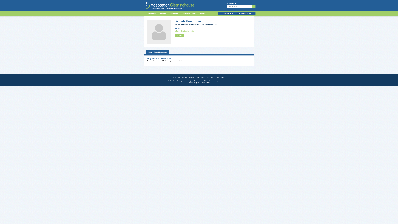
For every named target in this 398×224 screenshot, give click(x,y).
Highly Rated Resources (157, 52)
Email (180, 35)
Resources (151, 14)
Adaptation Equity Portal (184, 31)
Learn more (226, 81)
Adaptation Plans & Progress (236, 14)
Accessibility (221, 77)
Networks (174, 14)
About (202, 14)
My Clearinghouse (189, 14)
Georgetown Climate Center (205, 81)
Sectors (163, 14)
